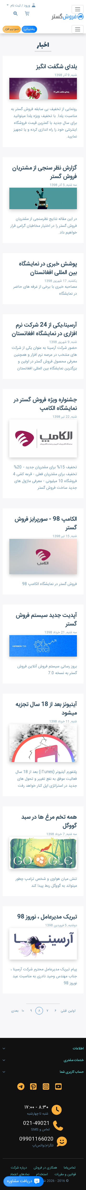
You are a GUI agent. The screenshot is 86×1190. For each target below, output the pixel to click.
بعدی (14, 1011)
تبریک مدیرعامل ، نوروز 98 (47, 917)
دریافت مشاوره (20, 1181)
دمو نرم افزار (12, 29)
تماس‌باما (69, 1168)
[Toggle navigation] (77, 9)
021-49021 (36, 1123)
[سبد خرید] (27, 14)
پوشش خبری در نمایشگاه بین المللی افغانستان (48, 268)
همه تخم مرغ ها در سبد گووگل (49, 822)
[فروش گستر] (67, 17)
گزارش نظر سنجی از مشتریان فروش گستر (44, 172)
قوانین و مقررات (65, 1174)
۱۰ (23, 1011)
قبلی (64, 1011)
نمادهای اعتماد (19, 1174)
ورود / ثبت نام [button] (20, 6)
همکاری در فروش (45, 1168)
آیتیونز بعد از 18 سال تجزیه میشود (46, 709)
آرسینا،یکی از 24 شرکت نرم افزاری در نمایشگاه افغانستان (44, 329)
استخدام (42, 1174)
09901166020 (36, 1139)
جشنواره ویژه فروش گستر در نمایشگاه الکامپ (45, 404)
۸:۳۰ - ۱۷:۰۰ (36, 1107)
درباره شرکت (19, 1168)
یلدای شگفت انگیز (56, 67)
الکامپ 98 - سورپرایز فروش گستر (46, 524)
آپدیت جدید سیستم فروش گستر (46, 620)
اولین (71, 1011)
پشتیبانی (29, 29)
